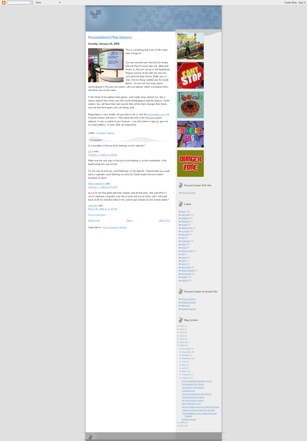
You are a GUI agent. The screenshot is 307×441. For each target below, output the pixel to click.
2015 (182, 326)
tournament (186, 274)
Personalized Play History (110, 37)
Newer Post (94, 220)
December (186, 349)
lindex (183, 244)
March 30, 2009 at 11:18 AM (102, 209)
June (184, 361)
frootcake (185, 241)
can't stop (185, 215)
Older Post (164, 220)
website (110, 133)
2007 (182, 426)
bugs (183, 211)
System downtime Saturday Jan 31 (197, 381)
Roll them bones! (189, 419)
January (185, 378)
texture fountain (188, 270)
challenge (185, 218)
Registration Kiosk (156, 114)
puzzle (184, 257)
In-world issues (188, 391)
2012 (182, 336)
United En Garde (188, 302)
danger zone (186, 228)
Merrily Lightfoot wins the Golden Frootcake (200, 407)
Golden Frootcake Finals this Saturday (198, 410)
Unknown (93, 205)
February (186, 374)
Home (129, 220)
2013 (182, 332)
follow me (185, 234)
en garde (100, 133)
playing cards (187, 251)
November (186, 352)
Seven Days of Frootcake (193, 387)
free (183, 238)
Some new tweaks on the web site (196, 394)
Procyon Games (153, 18)
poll (182, 254)
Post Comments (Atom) (115, 227)
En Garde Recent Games (193, 400)
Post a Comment (97, 214)
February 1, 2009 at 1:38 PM (102, 155)
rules (183, 261)
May (184, 365)
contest (184, 225)
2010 (182, 342)
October (185, 355)
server (184, 264)
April (184, 368)
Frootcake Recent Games (193, 397)
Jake (90, 151)
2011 (182, 339)
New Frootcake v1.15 (191, 404)
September (186, 358)
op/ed (183, 247)
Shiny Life (185, 305)
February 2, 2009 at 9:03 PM (102, 187)
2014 (182, 329)
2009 (182, 345)
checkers (185, 221)
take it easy (186, 267)
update (184, 277)
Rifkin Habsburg (96, 183)
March (184, 371)
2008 (182, 422)
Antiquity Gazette (188, 309)
